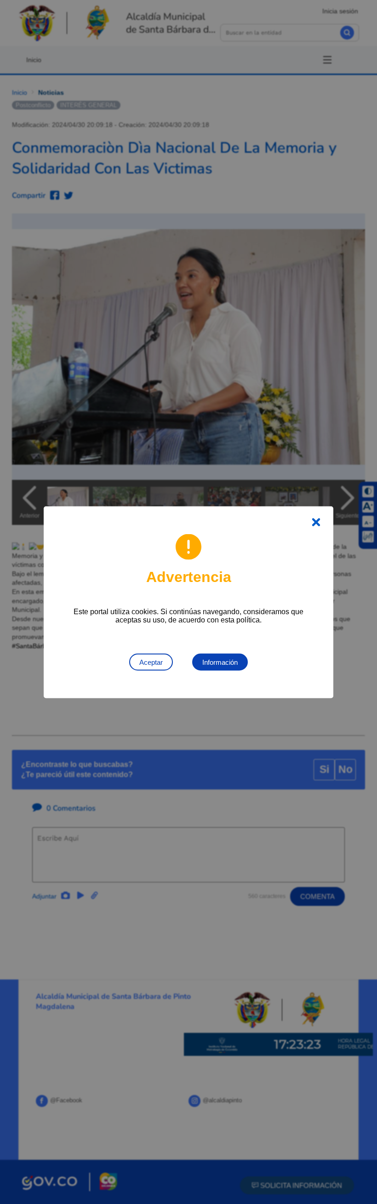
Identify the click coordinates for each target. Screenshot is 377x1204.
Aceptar (151, 662)
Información (220, 662)
